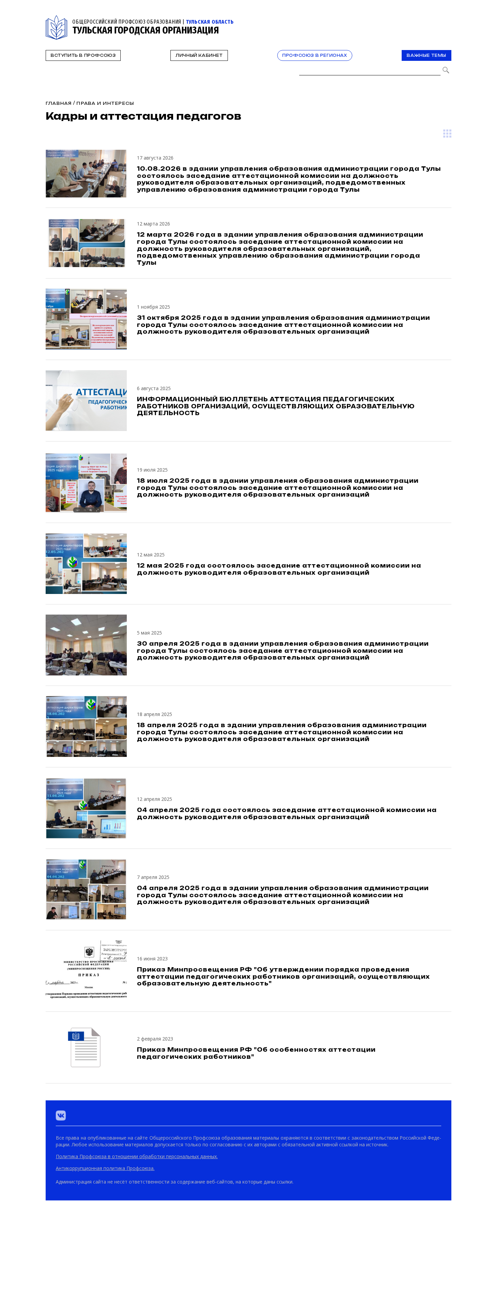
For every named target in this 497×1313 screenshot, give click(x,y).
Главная (59, 103)
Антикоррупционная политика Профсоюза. (105, 1168)
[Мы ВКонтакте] (61, 1116)
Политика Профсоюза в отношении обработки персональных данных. (137, 1156)
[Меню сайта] (445, 19)
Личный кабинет (198, 55)
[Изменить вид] (447, 133)
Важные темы (426, 55)
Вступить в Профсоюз (83, 55)
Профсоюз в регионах (314, 55)
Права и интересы (105, 103)
